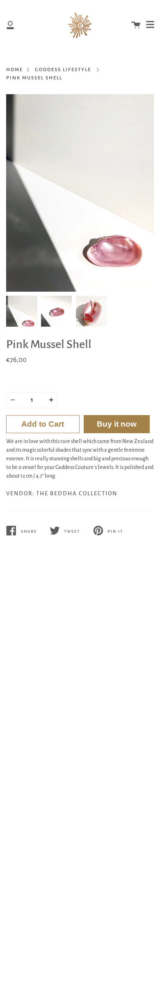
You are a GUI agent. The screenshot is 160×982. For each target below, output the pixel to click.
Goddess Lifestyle (63, 69)
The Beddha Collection (76, 493)
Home (14, 69)
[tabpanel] (80, 193)
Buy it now (117, 424)
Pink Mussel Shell (34, 78)
